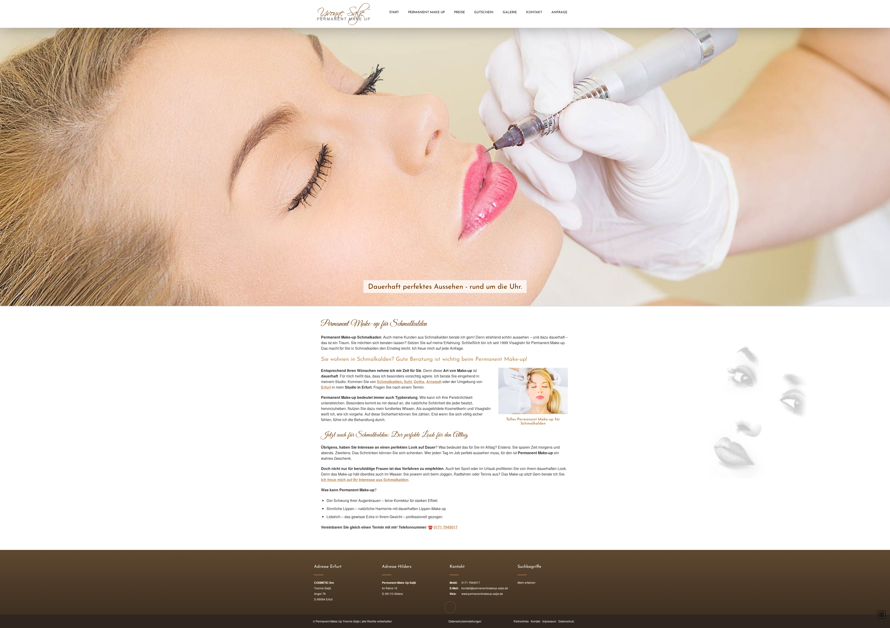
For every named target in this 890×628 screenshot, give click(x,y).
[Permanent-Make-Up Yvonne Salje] (343, 13)
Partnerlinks (521, 621)
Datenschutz (566, 621)
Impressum (549, 621)
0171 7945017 (446, 527)
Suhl (408, 381)
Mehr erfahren (526, 582)
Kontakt (534, 12)
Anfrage (559, 12)
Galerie (510, 12)
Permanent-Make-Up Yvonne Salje (338, 621)
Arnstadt (434, 381)
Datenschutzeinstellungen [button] (464, 621)
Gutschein (483, 12)
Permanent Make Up (426, 12)
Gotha (419, 381)
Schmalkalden (389, 381)
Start (394, 12)
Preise (459, 12)
